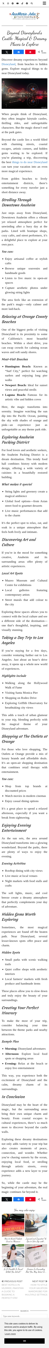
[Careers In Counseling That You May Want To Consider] (36, 1255)
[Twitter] (3, 3)
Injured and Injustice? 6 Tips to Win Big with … (36, 1240)
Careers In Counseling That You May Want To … (35, 1270)
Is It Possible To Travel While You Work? (13, 1270)
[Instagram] (8, 3)
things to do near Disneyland (29, 162)
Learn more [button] (10, 1334)
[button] (45, 3)
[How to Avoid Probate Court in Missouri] (13, 1225)
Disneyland (8, 64)
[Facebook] (27, 3)
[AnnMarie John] (24, 12)
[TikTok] (22, 3)
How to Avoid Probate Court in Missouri (13, 1240)
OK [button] (24, 1341)
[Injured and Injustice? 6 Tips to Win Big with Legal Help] (36, 1225)
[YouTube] (17, 3)
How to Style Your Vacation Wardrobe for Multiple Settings (36, 1288)
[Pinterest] (13, 3)
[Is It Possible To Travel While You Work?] (13, 1255)
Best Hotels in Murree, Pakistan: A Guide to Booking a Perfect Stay (13, 1289)
